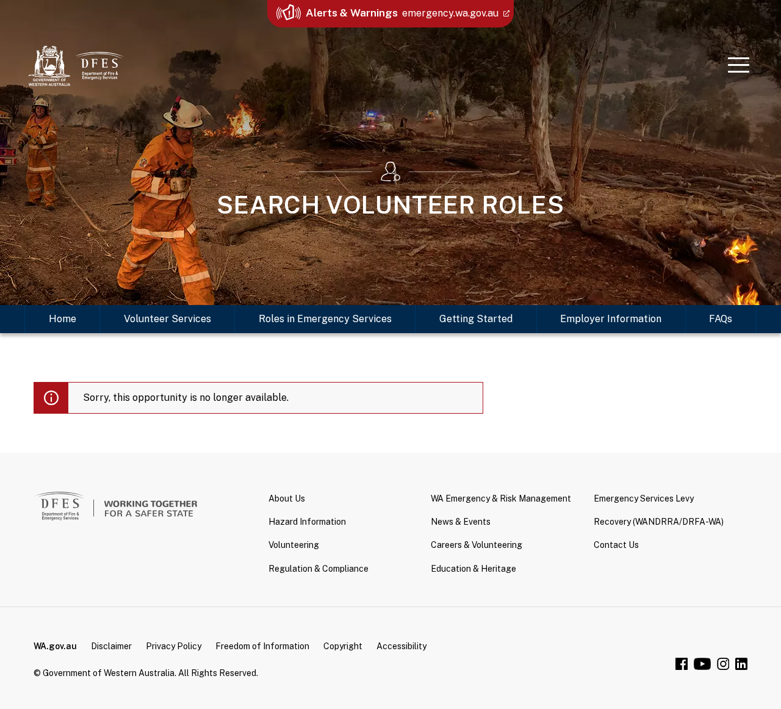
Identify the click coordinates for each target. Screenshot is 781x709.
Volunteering (293, 545)
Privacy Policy (173, 646)
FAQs (720, 319)
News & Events (461, 522)
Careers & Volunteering (476, 545)
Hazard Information (307, 522)
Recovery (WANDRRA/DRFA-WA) (659, 522)
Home (62, 319)
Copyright (342, 646)
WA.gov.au (55, 646)
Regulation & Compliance (318, 569)
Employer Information (610, 319)
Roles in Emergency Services (325, 319)
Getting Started (476, 319)
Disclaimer (111, 646)
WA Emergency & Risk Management (501, 498)
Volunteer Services (167, 319)
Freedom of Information (262, 646)
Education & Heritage (473, 569)
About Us (286, 498)
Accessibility (401, 646)
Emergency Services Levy (644, 498)
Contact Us (616, 545)
